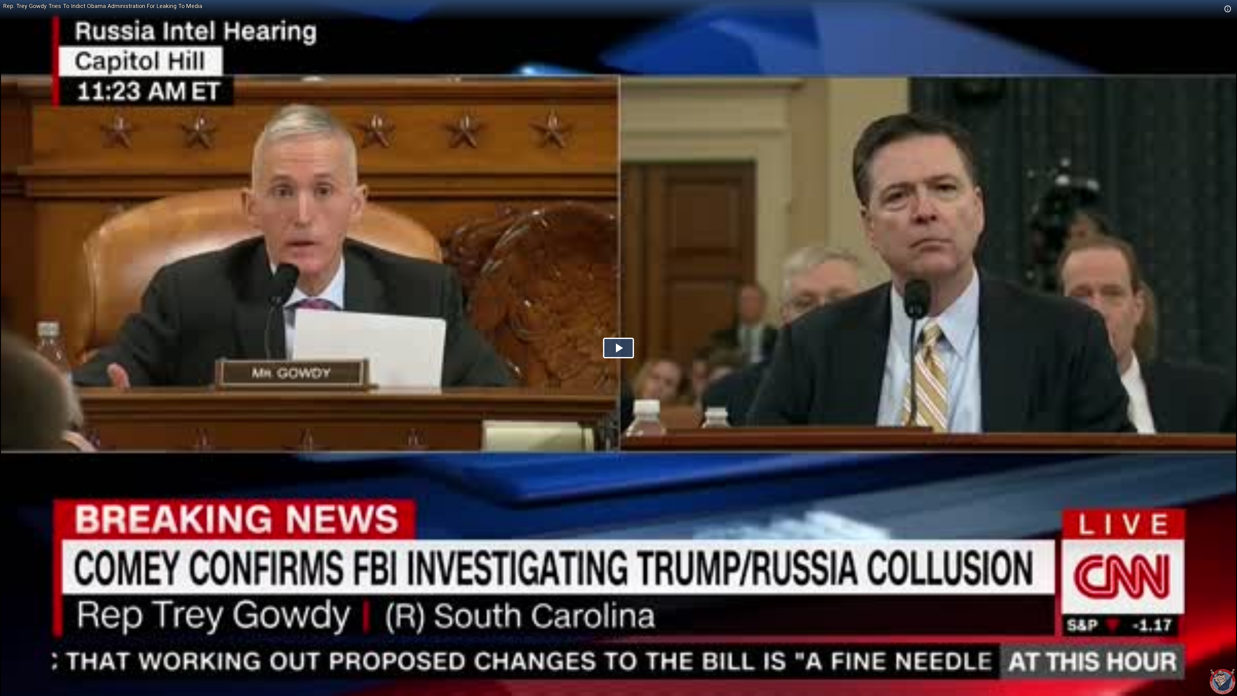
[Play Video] (618, 348)
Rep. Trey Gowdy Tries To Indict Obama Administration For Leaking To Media (102, 6)
